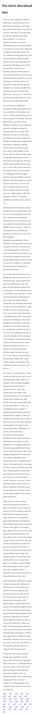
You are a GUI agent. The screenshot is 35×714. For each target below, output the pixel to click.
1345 (4, 699)
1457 (14, 704)
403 (10, 699)
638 (22, 701)
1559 (4, 693)
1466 (27, 699)
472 (20, 704)
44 (27, 706)
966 (22, 693)
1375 (16, 693)
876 (27, 701)
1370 (4, 706)
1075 (10, 701)
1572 (15, 699)
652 (4, 709)
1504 (4, 701)
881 (25, 704)
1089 (16, 701)
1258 (21, 699)
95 (9, 704)
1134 (22, 706)
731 (26, 709)
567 (30, 704)
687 (20, 696)
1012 (9, 709)
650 (4, 704)
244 (4, 712)
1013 (10, 693)
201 (9, 696)
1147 (15, 696)
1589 (10, 706)
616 (15, 709)
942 (26, 696)
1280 (20, 709)
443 (27, 693)
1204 (16, 706)
